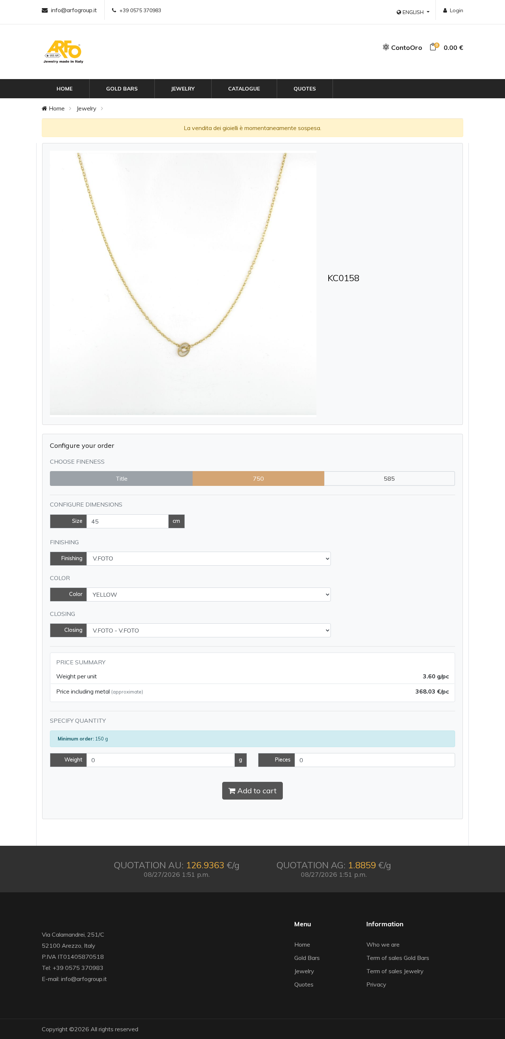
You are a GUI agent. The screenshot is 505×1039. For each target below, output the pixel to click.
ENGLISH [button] (413, 12)
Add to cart (256, 790)
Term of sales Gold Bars (397, 957)
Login (456, 10)
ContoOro (405, 47)
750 (258, 478)
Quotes (305, 88)
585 (389, 478)
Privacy (376, 984)
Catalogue (244, 88)
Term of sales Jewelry (395, 971)
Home (64, 88)
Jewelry (182, 88)
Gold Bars (122, 88)
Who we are (383, 944)
